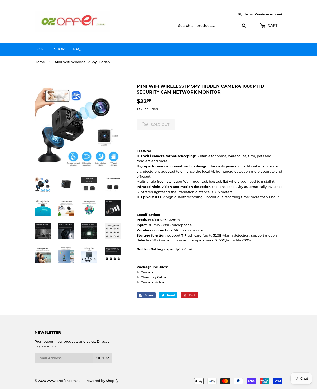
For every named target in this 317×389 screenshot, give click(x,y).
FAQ (77, 49)
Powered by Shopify (101, 381)
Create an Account (268, 14)
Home (40, 49)
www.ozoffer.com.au (64, 381)
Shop (59, 49)
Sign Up (102, 358)
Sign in (243, 14)
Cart (272, 25)
